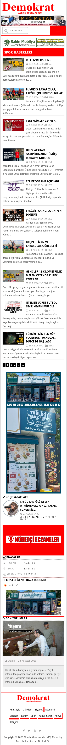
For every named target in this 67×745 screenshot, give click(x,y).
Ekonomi (50, 709)
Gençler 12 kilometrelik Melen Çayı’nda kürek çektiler (44, 275)
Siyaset (39, 709)
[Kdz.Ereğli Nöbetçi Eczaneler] (33, 552)
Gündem (27, 709)
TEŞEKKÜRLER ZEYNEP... (41, 120)
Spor (33, 715)
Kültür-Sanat (45, 715)
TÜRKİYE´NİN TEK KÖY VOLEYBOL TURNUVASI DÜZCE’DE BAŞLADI (40, 337)
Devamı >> (32, 682)
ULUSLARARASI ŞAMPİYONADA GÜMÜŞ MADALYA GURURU (41, 154)
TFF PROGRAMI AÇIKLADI (42, 181)
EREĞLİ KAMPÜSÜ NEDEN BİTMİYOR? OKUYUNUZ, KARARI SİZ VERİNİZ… (38, 505)
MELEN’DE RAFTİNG (39, 60)
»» (22, 365)
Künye (58, 715)
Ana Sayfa (15, 709)
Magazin (14, 715)
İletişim (14, 722)
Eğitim (24, 715)
